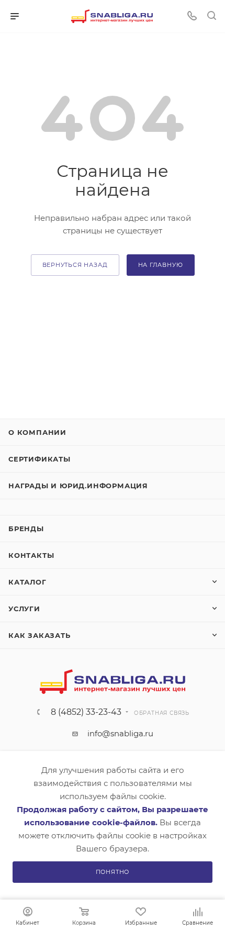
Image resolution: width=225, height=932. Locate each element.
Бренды (26, 528)
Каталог (27, 582)
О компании (37, 432)
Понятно (113, 871)
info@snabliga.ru (120, 733)
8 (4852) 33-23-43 (86, 712)
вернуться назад (75, 264)
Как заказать (39, 635)
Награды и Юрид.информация (78, 485)
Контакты (31, 555)
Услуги (24, 608)
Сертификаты (39, 459)
